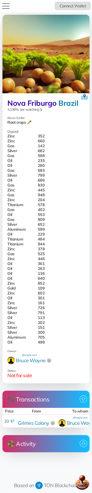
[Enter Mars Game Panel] (82, 482)
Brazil (68, 103)
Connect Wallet (73, 5)
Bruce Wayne (31, 360)
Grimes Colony (33, 423)
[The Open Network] (39, 485)
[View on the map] (84, 97)
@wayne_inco (29, 355)
